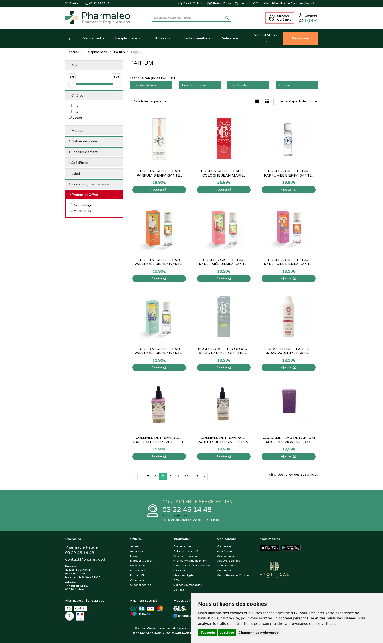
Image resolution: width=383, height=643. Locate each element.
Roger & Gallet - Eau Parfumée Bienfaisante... (159, 262)
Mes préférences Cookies (233, 575)
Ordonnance (138, 580)
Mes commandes (227, 556)
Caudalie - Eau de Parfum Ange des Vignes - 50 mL (289, 440)
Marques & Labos (141, 560)
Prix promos (81, 211)
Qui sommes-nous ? (186, 551)
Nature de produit (85, 141)
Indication (90, 184)
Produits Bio (138, 575)
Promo (77, 106)
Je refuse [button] (227, 632)
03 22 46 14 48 (187, 510)
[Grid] (257, 101)
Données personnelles (187, 584)
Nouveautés (137, 565)
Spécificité (79, 163)
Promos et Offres (85, 195)
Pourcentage (82, 205)
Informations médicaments (190, 560)
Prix (74, 66)
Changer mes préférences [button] (258, 632)
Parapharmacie (96, 52)
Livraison (179, 570)
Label (75, 174)
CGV (176, 580)
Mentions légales (184, 575)
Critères (77, 96)
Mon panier (224, 546)
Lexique (135, 556)
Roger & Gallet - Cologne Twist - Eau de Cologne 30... (224, 351)
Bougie (284, 85)
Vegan (77, 118)
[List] (267, 101)
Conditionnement (84, 152)
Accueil (73, 52)
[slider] (72, 84)
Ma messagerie (226, 565)
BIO (75, 112)
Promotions (137, 570)
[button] (70, 38)
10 (187, 476)
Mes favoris (224, 570)
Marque (77, 131)
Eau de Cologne (194, 85)
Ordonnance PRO (141, 584)
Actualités (136, 551)
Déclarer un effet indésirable (191, 565)
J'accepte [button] (207, 632)
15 (196, 476)
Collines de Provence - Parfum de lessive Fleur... (159, 440)
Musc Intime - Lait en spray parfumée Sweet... (289, 351)
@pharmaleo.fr (86, 559)
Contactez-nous (183, 546)
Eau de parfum (144, 85)
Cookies (178, 589)
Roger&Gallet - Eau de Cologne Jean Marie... (224, 173)
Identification (225, 551)
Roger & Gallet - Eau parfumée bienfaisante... (289, 173)
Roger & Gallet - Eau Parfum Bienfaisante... (159, 173)
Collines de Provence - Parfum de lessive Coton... (223, 440)
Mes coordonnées (228, 560)
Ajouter (157, 189)
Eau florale (239, 85)
